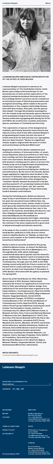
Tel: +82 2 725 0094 (35, 434)
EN (14, 389)
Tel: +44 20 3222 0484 (36, 450)
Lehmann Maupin (10, 3)
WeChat (5, 414)
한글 (17, 389)
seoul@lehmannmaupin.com (38, 436)
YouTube (6, 417)
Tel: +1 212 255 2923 (35, 417)
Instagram (6, 410)
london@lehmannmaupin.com (38, 452)
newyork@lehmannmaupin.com (39, 419)
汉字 (22, 389)
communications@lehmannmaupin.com (20, 355)
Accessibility (8, 434)
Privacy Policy (8, 430)
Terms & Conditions (10, 426)
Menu (48, 3)
